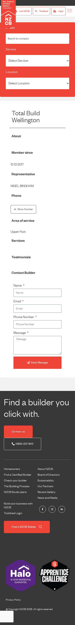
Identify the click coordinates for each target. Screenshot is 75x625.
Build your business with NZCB (18, 505)
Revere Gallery (46, 492)
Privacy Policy (13, 599)
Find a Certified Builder (17, 474)
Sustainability (46, 480)
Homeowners (12, 468)
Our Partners (45, 486)
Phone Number (24, 317)
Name (17, 285)
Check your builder (15, 480)
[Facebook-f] (42, 509)
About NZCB (45, 468)
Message (19, 333)
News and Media (48, 497)
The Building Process (16, 486)
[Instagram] (52, 509)
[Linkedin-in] (61, 509)
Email (17, 301)
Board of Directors (49, 474)
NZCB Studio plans (15, 492)
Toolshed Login (13, 513)
